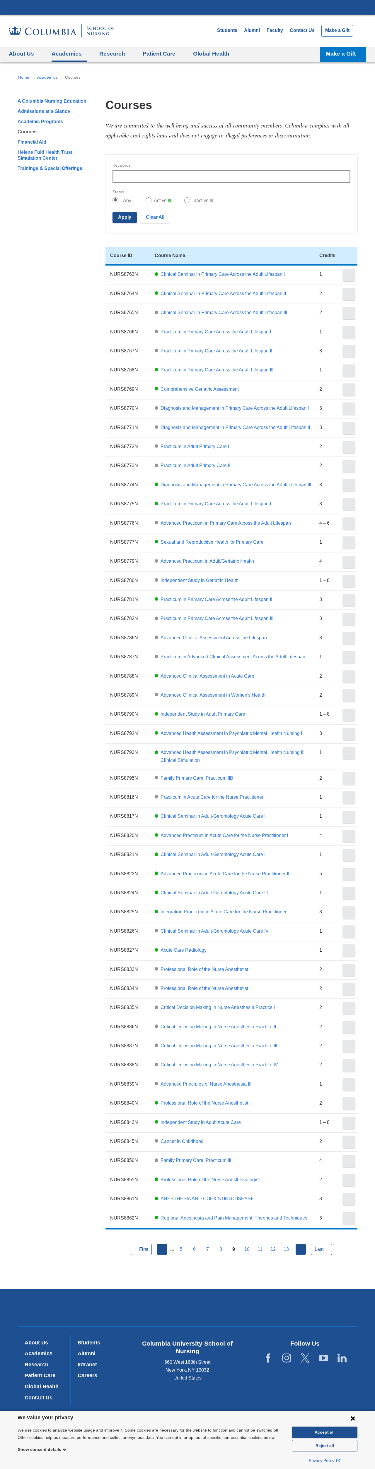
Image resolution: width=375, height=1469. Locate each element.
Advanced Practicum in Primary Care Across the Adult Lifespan (226, 523)
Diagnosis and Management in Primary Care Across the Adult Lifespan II (235, 427)
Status (118, 192)
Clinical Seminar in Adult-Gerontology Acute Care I (213, 816)
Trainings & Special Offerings (50, 168)
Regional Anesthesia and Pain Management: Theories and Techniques (234, 1217)
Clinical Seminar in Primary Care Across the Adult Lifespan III (224, 312)
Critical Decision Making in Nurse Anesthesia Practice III (219, 1045)
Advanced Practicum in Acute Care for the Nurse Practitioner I (224, 835)
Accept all (325, 1432)
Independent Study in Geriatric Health (199, 580)
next (300, 1249)
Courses (27, 131)
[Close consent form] (352, 1418)
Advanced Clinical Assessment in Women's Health (213, 695)
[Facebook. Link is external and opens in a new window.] (268, 1358)
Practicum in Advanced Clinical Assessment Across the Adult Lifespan (233, 656)
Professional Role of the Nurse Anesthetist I (205, 969)
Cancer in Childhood (182, 1141)
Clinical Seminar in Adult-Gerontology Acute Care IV (215, 931)
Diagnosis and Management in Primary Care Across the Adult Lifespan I (235, 408)
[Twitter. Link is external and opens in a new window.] (305, 1358)
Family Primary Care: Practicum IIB (197, 778)
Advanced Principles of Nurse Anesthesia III (206, 1083)
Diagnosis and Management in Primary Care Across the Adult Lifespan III (236, 484)
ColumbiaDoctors (272, 1307)
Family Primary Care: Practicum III (196, 1160)
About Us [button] (21, 54)
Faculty (275, 30)
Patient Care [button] (159, 54)
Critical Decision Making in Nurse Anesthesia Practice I (218, 1007)
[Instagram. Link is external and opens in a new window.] (287, 1358)
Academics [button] (67, 54)
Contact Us (302, 30)
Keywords (121, 165)
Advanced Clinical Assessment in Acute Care (207, 676)
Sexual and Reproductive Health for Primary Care (212, 542)
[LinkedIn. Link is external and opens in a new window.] (342, 1358)
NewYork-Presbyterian (188, 1309)
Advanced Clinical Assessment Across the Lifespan (214, 637)
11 (260, 1249)
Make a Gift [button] (341, 54)
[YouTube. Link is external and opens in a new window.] (323, 1358)
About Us (36, 1343)
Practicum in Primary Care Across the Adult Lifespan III (217, 369)
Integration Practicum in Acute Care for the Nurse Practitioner (224, 911)
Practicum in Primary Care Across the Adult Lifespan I (216, 331)
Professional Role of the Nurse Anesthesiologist (210, 1179)
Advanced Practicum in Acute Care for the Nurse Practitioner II (225, 873)
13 (286, 1249)
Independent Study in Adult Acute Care (201, 1122)
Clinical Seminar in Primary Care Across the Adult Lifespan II (223, 293)
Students (227, 30)
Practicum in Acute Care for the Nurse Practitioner (212, 797)
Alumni (252, 30)
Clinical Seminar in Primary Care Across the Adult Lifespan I (223, 274)
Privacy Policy (322, 1460)
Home (23, 77)
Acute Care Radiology (184, 950)
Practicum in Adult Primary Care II (195, 465)
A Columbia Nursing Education (52, 101)
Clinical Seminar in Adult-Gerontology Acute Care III (214, 892)
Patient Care (40, 1375)
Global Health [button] (211, 54)
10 (247, 1249)
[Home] (61, 30)
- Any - (127, 200)
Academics (47, 77)
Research (36, 1365)
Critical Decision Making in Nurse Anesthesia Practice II (218, 1026)
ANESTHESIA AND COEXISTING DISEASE (207, 1198)
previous (162, 1249)
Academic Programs (40, 121)
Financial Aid (32, 142)
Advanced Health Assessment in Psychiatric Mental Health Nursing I (231, 733)
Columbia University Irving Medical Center (187, 7)
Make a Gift (337, 30)
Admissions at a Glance (44, 111)
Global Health (42, 1386)
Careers (87, 1375)
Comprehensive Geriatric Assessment (200, 389)
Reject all (325, 1445)
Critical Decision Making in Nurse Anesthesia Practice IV (219, 1064)
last (319, 1249)
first (143, 1249)
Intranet (87, 1365)
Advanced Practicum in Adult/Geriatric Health (207, 561)
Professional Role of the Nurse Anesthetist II (206, 988)
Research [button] (112, 54)
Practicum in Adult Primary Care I (195, 446)
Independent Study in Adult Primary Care (203, 714)
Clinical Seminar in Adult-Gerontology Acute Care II (214, 854)
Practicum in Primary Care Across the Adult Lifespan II (216, 350)
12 (273, 1249)
